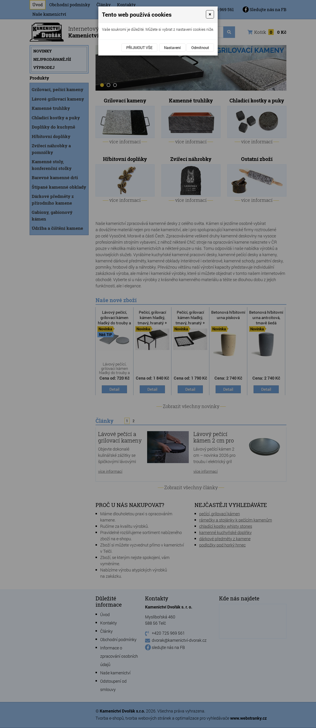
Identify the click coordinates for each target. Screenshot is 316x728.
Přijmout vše (139, 47)
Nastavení (172, 47)
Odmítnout (200, 47)
